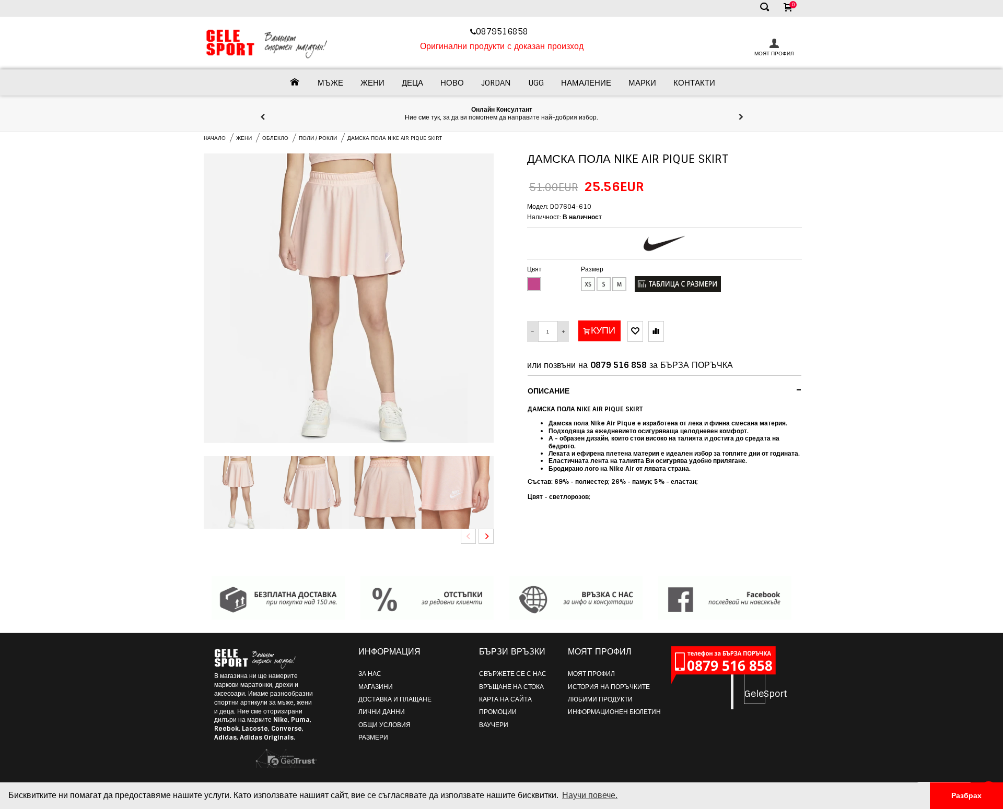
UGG (536, 83)
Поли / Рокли (318, 138)
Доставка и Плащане (394, 699)
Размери (373, 737)
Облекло (275, 138)
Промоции (498, 712)
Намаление (586, 83)
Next (486, 536)
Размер (592, 269)
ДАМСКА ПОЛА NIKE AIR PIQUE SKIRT (394, 138)
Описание (665, 390)
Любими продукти (600, 699)
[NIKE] (664, 243)
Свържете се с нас (512, 674)
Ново (452, 83)
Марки (642, 83)
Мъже (330, 83)
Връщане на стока (511, 687)
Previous (468, 536)
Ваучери (493, 725)
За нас (369, 674)
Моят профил (591, 674)
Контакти (694, 83)
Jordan (496, 83)
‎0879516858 (503, 31)
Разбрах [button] (966, 795)
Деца (412, 83)
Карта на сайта (505, 699)
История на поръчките (609, 687)
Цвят (534, 269)
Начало (215, 138)
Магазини (375, 687)
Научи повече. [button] (589, 795)
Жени (372, 83)
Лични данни (381, 712)
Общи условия (384, 725)
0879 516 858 (618, 365)
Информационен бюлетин (614, 712)
